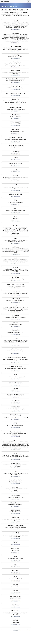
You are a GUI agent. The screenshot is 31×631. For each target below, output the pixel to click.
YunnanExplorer (5, 1)
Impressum (25, 629)
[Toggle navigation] (28, 1)
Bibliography (5, 6)
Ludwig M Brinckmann (21, 629)
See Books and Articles (15, 29)
